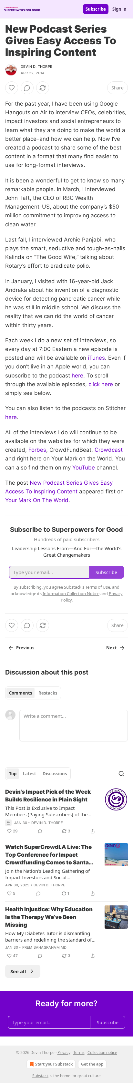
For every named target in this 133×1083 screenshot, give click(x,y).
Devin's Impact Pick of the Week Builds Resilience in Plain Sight (48, 796)
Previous (25, 648)
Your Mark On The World (36, 500)
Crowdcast (109, 450)
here (77, 375)
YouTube (83, 467)
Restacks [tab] (47, 693)
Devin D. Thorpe (36, 66)
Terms (79, 1052)
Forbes (37, 450)
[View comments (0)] (27, 87)
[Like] (11, 87)
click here (100, 384)
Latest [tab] (29, 774)
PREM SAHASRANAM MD (44, 947)
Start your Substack (54, 1064)
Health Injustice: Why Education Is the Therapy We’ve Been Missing (49, 917)
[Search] (121, 773)
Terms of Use (97, 587)
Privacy (63, 1052)
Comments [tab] (20, 693)
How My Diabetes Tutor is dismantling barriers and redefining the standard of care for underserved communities (48, 936)
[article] (66, 811)
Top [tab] (12, 774)
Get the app (92, 1064)
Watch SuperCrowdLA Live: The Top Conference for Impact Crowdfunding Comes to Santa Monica (48, 855)
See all (18, 971)
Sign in (119, 9)
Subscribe (96, 9)
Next (111, 648)
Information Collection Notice (71, 593)
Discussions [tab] (55, 774)
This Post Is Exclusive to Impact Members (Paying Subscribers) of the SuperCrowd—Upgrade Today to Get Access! (46, 811)
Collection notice (102, 1052)
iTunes (96, 358)
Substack (40, 1075)
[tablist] (33, 692)
